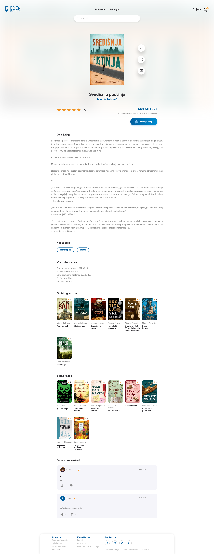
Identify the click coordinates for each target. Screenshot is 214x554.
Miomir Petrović (107, 99)
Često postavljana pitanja (88, 546)
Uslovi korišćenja (112, 549)
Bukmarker (81, 543)
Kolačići (145, 549)
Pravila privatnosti (130, 549)
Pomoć (80, 540)
